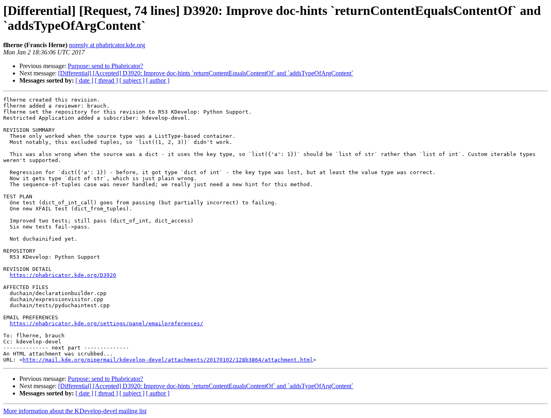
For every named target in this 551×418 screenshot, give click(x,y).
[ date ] (84, 80)
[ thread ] (106, 80)
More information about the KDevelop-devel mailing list (74, 411)
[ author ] (157, 80)
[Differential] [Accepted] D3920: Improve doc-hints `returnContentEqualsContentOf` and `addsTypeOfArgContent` (205, 73)
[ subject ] (131, 80)
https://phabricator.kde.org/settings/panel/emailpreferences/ (106, 323)
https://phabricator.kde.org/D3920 (63, 275)
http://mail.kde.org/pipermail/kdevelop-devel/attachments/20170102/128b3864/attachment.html (168, 360)
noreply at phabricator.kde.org (107, 45)
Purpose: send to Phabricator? (105, 65)
